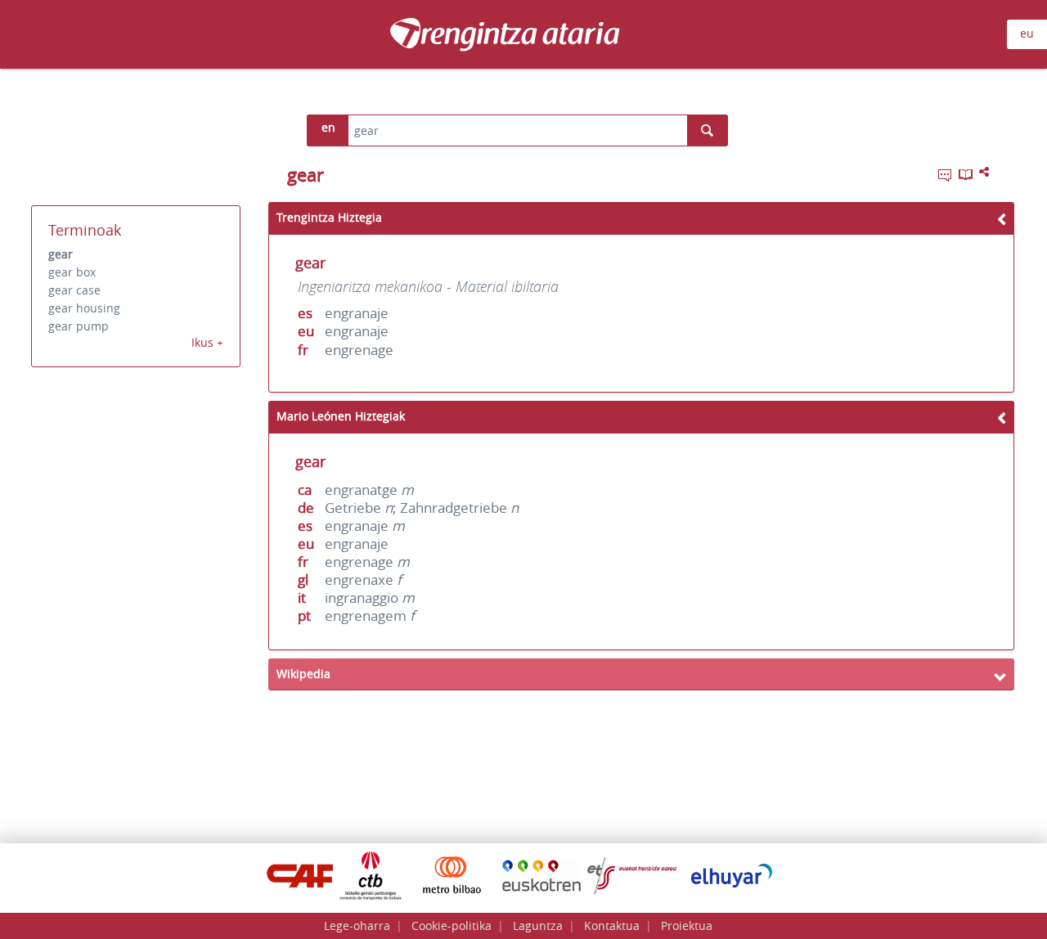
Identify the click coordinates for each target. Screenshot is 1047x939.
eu (1027, 33)
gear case (74, 290)
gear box (72, 272)
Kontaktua (612, 925)
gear (60, 254)
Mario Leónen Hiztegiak (340, 416)
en (328, 127)
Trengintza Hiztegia (329, 217)
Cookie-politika (451, 925)
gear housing (84, 308)
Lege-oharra (357, 925)
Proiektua (686, 925)
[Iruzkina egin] (946, 177)
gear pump (78, 326)
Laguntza (538, 925)
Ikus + (207, 342)
